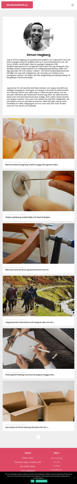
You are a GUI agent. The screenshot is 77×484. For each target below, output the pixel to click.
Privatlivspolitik (41, 481)
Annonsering (56, 458)
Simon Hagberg (23, 162)
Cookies (56, 466)
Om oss (56, 462)
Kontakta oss (56, 469)
